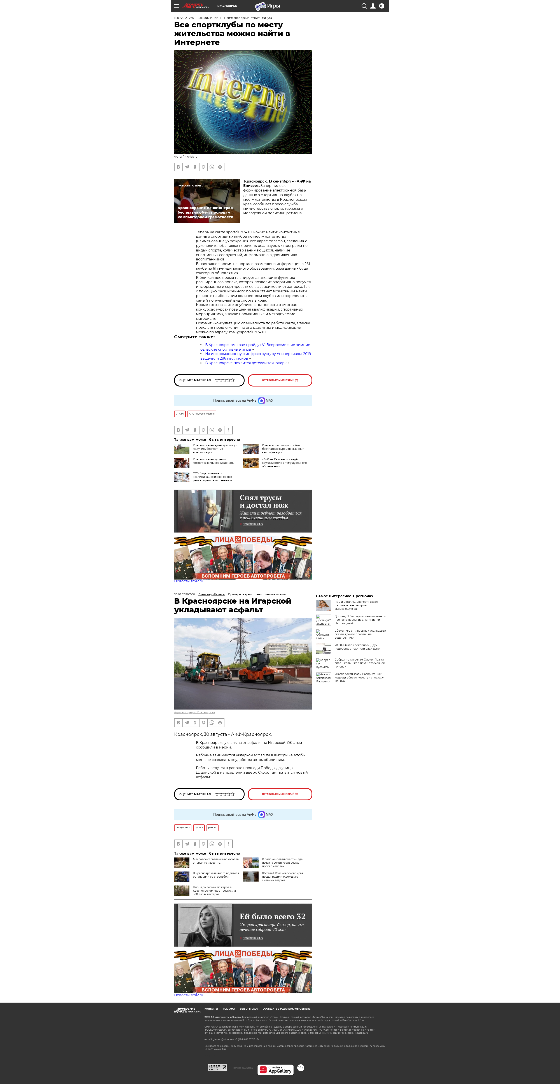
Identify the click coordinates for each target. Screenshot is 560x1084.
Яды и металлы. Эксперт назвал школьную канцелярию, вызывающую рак (356, 605)
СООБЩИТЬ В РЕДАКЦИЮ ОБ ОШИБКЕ (286, 1008)
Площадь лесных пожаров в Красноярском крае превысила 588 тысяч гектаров (214, 890)
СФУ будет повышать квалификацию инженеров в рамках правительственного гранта (212, 478)
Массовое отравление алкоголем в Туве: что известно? (216, 860)
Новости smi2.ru (188, 581)
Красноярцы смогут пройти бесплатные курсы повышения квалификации (283, 449)
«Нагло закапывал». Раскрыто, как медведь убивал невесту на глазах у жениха (359, 677)
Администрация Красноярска (194, 712)
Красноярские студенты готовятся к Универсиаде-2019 (213, 461)
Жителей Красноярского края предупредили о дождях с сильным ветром (282, 876)
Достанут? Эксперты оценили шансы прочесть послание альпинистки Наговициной (360, 620)
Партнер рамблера (242, 1067)
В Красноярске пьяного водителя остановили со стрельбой (216, 874)
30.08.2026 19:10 (184, 594)
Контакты (211, 1008)
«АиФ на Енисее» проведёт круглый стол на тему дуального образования (284, 463)
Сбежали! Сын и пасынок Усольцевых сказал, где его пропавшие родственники (360, 634)
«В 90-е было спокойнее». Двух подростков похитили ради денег (358, 646)
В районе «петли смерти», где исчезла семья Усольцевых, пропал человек (282, 862)
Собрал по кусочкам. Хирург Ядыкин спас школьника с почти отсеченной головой (360, 663)
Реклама (229, 1008)
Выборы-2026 (249, 1008)
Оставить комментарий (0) (280, 380)
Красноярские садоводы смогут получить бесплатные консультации (215, 449)
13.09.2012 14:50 (184, 17)
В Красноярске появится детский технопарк (246, 363)
